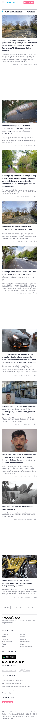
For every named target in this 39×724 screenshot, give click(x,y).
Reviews (5, 639)
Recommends (25, 641)
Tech (3, 646)
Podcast (23, 639)
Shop (22, 644)
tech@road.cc (17, 683)
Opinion (23, 636)
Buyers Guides (7, 641)
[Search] (36, 2)
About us (5, 634)
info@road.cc (19, 680)
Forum (22, 634)
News (4, 636)
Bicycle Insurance (26, 646)
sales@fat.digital (25, 686)
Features (5, 644)
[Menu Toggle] (3, 2)
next (33, 607)
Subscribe (30, 2)
